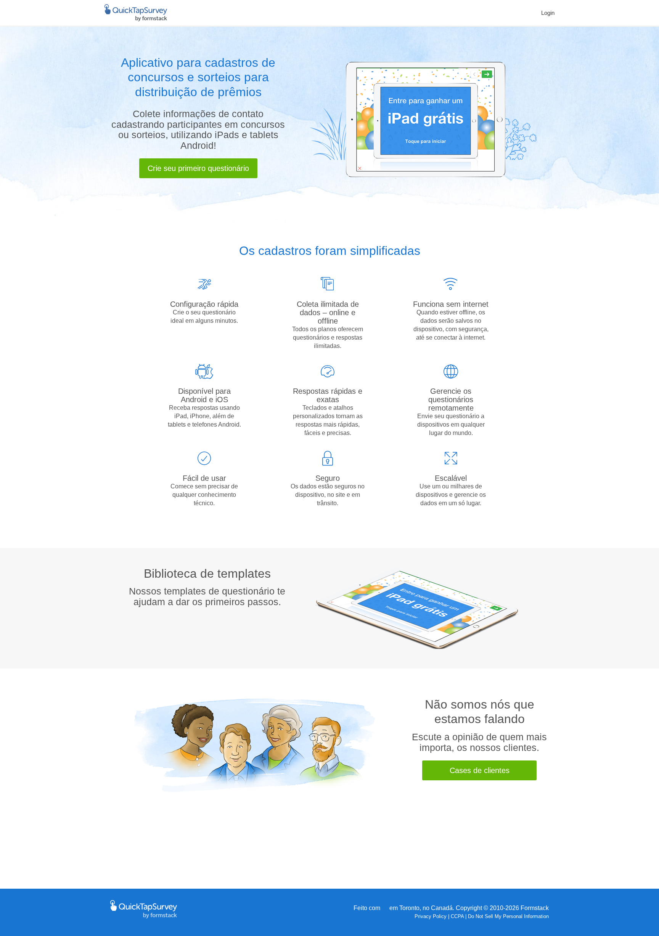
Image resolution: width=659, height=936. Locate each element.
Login (548, 13)
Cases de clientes (480, 770)
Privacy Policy (431, 916)
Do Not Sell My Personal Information (508, 916)
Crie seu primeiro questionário (198, 168)
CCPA (457, 916)
